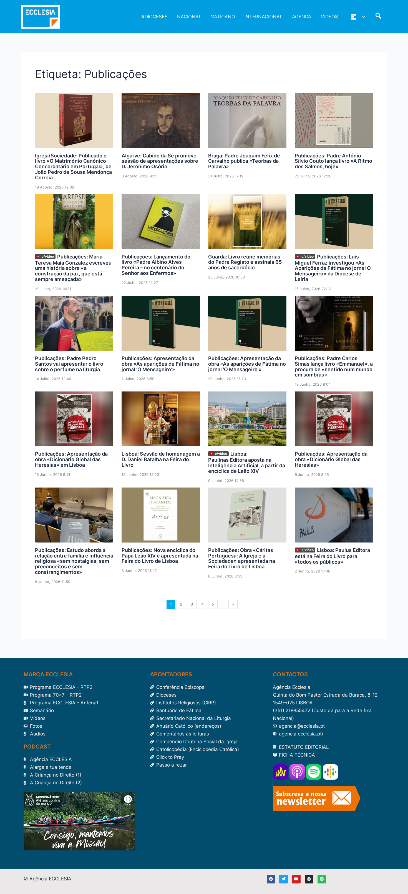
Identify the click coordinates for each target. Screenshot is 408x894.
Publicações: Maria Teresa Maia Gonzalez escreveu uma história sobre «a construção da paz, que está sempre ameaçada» (73, 268)
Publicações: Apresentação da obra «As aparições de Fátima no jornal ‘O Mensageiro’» (160, 363)
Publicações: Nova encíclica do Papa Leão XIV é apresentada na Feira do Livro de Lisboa (160, 555)
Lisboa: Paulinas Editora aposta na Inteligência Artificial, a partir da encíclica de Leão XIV (246, 462)
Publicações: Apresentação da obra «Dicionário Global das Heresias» (331, 459)
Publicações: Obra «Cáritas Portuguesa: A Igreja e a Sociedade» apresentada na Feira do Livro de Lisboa (241, 558)
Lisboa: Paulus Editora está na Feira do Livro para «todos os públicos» (332, 556)
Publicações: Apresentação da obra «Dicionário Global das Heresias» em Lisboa (71, 459)
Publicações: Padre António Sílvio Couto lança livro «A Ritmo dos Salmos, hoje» (333, 161)
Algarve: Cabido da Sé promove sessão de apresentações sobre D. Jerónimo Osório (160, 161)
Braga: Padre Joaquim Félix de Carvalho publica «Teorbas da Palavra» (244, 161)
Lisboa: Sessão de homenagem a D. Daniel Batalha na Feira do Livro (161, 459)
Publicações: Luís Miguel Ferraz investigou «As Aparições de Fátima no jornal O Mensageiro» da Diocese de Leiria (333, 268)
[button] (362, 17)
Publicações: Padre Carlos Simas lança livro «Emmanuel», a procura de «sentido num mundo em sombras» (334, 366)
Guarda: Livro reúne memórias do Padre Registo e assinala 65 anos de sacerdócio (245, 262)
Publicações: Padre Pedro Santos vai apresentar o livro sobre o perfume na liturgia (69, 363)
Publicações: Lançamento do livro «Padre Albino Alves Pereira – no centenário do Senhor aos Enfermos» (156, 265)
